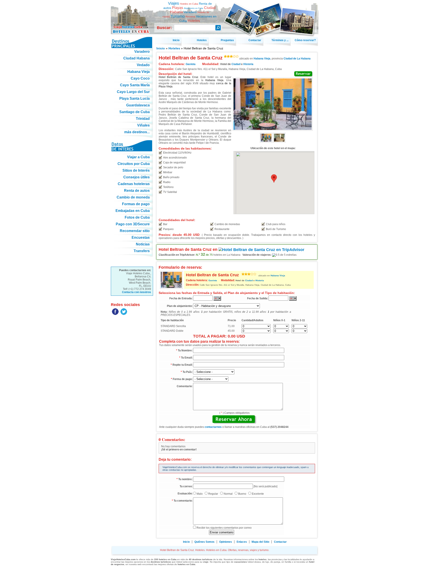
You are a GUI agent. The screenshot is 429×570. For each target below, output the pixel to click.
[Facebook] (115, 314)
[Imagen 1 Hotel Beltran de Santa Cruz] (266, 141)
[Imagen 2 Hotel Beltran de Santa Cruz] (279, 141)
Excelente (258, 493)
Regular (213, 493)
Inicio (160, 48)
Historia (248, 64)
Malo (200, 493)
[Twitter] (123, 314)
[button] (274, 178)
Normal (228, 493)
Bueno (242, 493)
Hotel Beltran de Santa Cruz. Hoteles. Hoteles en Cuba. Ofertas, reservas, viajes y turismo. (132, 15)
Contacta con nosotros (136, 292)
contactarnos (213, 427)
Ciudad (235, 64)
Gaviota (212, 280)
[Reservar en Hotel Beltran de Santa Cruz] (303, 74)
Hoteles (174, 48)
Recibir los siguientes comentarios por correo (224, 527)
